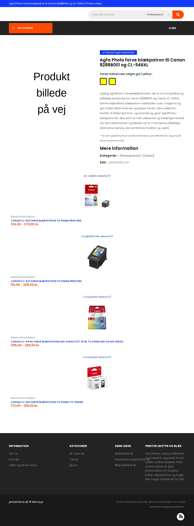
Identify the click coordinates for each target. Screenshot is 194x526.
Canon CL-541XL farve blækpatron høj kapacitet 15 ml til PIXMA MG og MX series (67, 341)
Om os (13, 453)
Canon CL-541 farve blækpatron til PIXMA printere (46, 281)
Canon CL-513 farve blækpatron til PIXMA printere (46, 220)
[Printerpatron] (130, 156)
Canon (74, 459)
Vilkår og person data (23, 465)
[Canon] (148, 156)
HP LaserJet (77, 453)
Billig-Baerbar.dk (125, 465)
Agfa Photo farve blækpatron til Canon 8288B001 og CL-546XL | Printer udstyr (55, 3)
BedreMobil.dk (124, 453)
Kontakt (14, 459)
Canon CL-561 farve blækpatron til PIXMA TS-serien (47, 402)
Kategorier (25, 28)
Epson (73, 465)
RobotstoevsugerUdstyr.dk (132, 459)
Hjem (172, 28)
